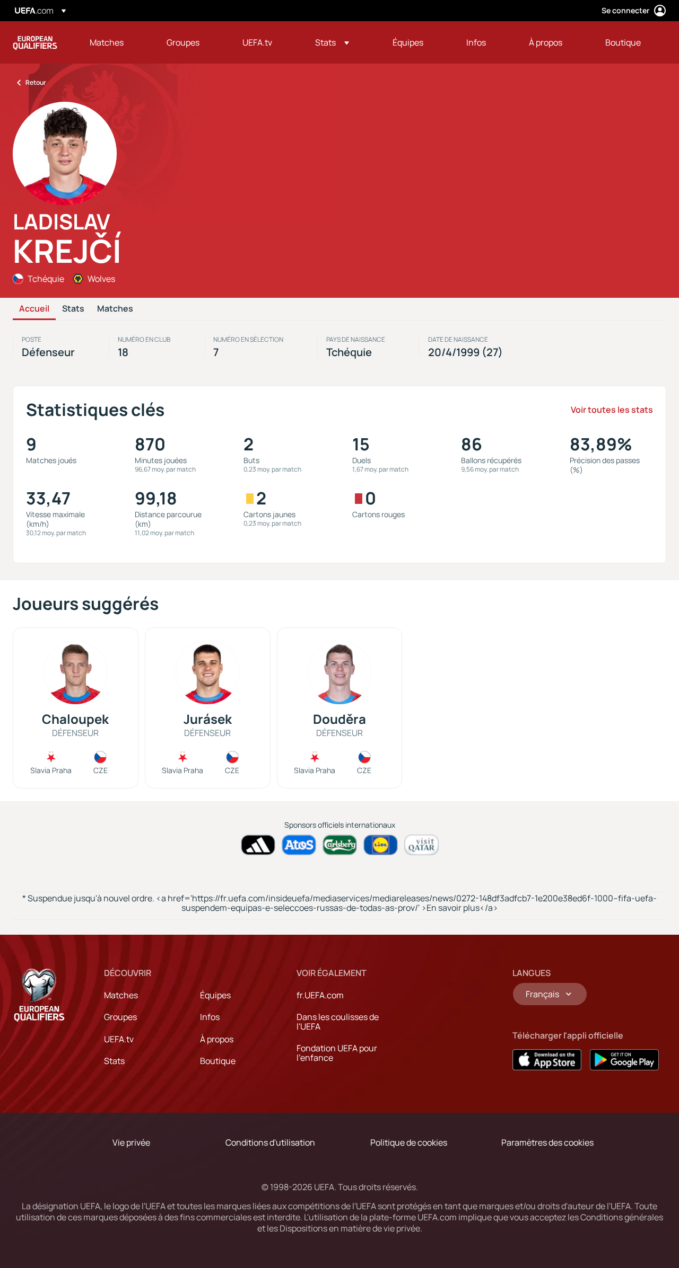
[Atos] (299, 845)
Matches (115, 309)
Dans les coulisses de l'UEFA (338, 1021)
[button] (332, 42)
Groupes (120, 1017)
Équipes (215, 995)
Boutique (218, 1061)
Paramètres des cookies (547, 1142)
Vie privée (131, 1142)
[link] (106, 42)
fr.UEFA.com (320, 995)
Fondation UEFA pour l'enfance (337, 1052)
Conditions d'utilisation (270, 1142)
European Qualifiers (35, 42)
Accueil (34, 309)
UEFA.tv (119, 1039)
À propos (216, 1039)
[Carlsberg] (340, 845)
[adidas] (258, 845)
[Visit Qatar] (421, 845)
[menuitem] (115, 42)
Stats (73, 309)
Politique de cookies (408, 1142)
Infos (210, 1017)
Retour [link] (35, 82)
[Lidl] (380, 845)
